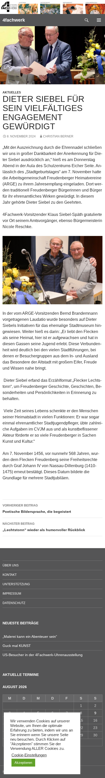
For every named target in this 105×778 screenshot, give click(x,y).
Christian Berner (58, 136)
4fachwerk (14, 20)
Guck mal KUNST (17, 646)
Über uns (11, 565)
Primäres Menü (99, 20)
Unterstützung (16, 584)
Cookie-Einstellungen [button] (29, 755)
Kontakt (10, 575)
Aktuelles (12, 92)
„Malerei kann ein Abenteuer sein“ (30, 636)
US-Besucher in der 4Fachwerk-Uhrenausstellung (43, 655)
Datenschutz (14, 603)
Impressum (12, 593)
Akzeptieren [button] (23, 763)
